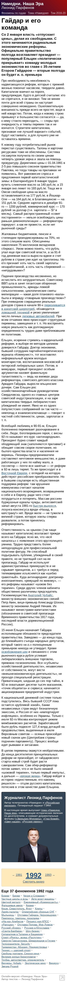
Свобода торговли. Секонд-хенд (20, 953)
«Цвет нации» (12, 821)
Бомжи (5, 895)
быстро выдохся (44, 505)
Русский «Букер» (11, 927)
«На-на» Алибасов (12, 921)
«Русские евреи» (32, 821)
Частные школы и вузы (14, 898)
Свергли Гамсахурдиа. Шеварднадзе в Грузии (28, 940)
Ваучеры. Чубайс (11, 963)
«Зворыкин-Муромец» (29, 818)
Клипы (39, 908)
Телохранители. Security (15, 943)
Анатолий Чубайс (40, 595)
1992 (33, 875)
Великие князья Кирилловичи (18, 956)
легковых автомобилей (38, 316)
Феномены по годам (13, 12)
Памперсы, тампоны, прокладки (20, 918)
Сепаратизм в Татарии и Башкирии (22, 934)
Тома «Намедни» (38, 12)
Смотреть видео (33, 881)
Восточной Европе (14, 473)
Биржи (16, 895)
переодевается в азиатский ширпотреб (33, 306)
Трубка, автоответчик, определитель (22, 959)
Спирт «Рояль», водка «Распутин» (21, 937)
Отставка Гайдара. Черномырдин (36, 915)
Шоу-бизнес (33, 931)
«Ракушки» (7, 924)
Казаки (30, 905)
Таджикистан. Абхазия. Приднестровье (24, 947)
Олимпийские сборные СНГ (38, 911)
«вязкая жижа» (30, 776)
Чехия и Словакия (33, 895)
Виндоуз (54, 963)
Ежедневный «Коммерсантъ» (41, 902)
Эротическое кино (35, 963)
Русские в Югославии (36, 927)
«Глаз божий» (51, 818)
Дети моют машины (42, 898)
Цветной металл (11, 902)
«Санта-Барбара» (12, 931)
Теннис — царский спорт (16, 950)
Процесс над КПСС (37, 921)
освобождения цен (14, 652)
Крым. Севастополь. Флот (16, 908)
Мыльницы (7, 915)
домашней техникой (15, 312)
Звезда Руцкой (9, 966)
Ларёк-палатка (10, 911)
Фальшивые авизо (12, 905)
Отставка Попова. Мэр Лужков (35, 924)
